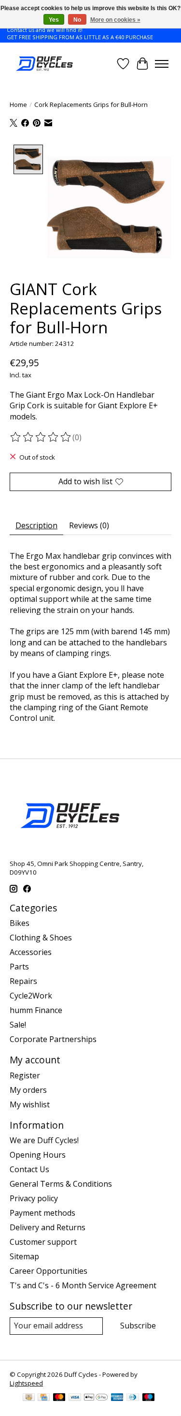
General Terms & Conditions (61, 1183)
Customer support (43, 1242)
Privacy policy (34, 1198)
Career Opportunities (48, 1271)
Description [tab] (36, 525)
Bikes (19, 923)
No (77, 19)
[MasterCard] (59, 1398)
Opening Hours (38, 1154)
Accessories (31, 952)
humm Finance (36, 1010)
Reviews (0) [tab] (89, 525)
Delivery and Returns (47, 1227)
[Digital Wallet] (96, 1398)
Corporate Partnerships (53, 1039)
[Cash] (29, 1398)
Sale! (18, 1024)
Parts (19, 966)
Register (25, 1075)
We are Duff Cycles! (44, 1140)
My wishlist (30, 1104)
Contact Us (29, 1169)
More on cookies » (115, 19)
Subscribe (138, 1325)
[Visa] (75, 1398)
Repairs (23, 981)
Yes (54, 19)
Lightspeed (26, 1383)
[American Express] (117, 1398)
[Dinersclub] (132, 1398)
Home (18, 104)
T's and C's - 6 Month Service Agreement (83, 1285)
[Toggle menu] (161, 64)
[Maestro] (148, 1398)
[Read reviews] (41, 437)
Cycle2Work (31, 995)
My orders (28, 1090)
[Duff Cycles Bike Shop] (44, 63)
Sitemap (24, 1256)
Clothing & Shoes (41, 937)
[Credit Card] (44, 1398)
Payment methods (42, 1212)
